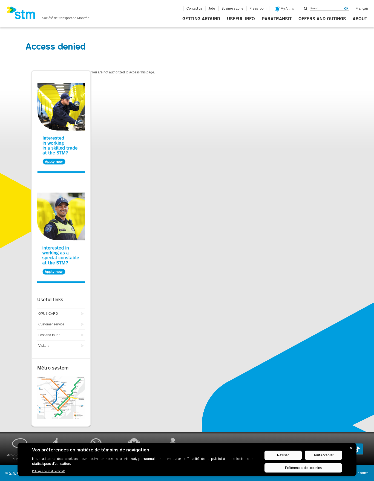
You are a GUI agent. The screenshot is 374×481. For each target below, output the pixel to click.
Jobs (211, 8)
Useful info (241, 18)
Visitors (43, 346)
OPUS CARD (48, 314)
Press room (257, 8)
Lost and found (49, 335)
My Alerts (287, 9)
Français (362, 8)
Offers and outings (322, 18)
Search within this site (306, 8)
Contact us (194, 8)
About (360, 18)
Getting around (201, 18)
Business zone (232, 8)
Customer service (51, 324)
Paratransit (277, 18)
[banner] (48, 14)
